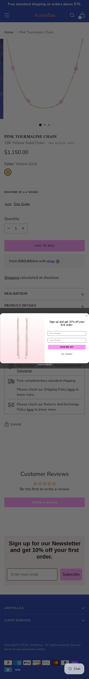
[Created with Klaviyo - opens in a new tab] (44, 364)
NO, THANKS (66, 354)
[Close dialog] (86, 315)
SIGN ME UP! (67, 347)
